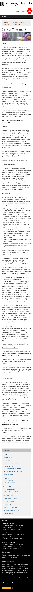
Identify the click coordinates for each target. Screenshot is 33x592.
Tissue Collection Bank (11, 492)
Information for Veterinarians (11, 507)
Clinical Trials (7, 486)
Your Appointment (8, 495)
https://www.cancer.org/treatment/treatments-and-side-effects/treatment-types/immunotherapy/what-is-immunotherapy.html (16, 353)
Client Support (7, 504)
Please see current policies (17, 529)
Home (5, 454)
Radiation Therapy (10, 482)
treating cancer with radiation (20, 160)
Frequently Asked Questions (11, 510)
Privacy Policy (24, 582)
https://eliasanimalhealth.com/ (10, 348)
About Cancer (7, 460)
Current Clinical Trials (11, 489)
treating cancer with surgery (19, 84)
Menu (5, 16)
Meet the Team (7, 457)
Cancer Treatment (8, 474)
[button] (17, 588)
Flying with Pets (9, 501)
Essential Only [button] (6, 588)
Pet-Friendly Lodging (11, 498)
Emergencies (20, 11)
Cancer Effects (9, 466)
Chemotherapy (9, 480)
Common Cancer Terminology (13, 468)
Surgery (7, 478)
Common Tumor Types (11, 463)
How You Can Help (8, 513)
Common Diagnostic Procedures (12, 471)
